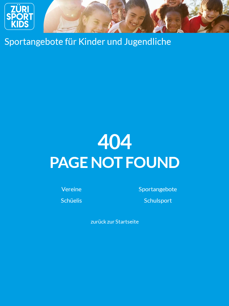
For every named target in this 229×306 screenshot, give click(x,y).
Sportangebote (158, 188)
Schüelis (71, 200)
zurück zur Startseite (115, 221)
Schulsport (158, 200)
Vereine (71, 188)
